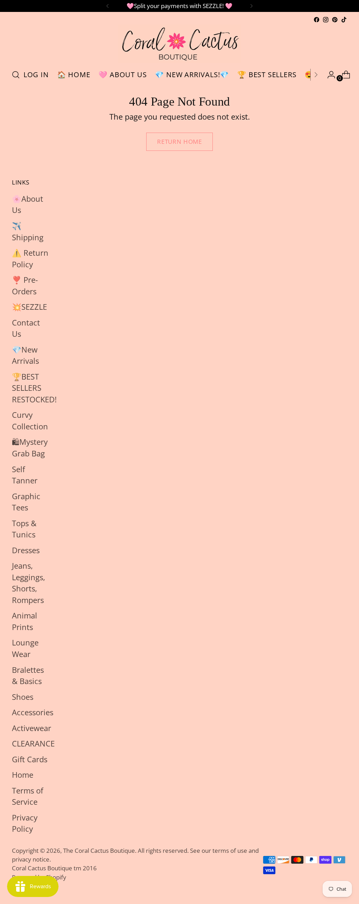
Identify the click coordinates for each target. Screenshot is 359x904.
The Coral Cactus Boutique (99, 850)
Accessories (32, 712)
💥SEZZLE (29, 307)
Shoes (22, 697)
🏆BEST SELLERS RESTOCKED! (34, 387)
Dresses (26, 550)
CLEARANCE (33, 743)
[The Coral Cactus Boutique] (179, 44)
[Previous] (107, 6)
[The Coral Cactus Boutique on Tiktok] (344, 19)
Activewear (31, 728)
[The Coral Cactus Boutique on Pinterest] (335, 19)
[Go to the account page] (328, 75)
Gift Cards (29, 759)
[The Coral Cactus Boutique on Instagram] (326, 19)
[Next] (251, 6)
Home (22, 775)
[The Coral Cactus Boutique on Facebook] (316, 19)
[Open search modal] (16, 75)
